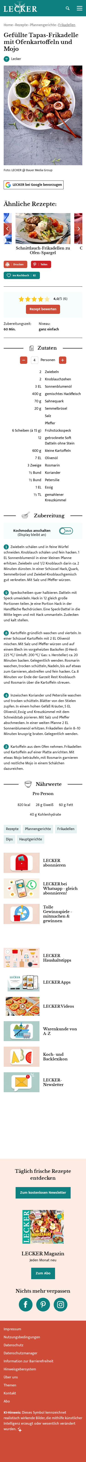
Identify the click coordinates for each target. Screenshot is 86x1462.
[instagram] (60, 1304)
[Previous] (8, 228)
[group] (43, 235)
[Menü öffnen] (79, 8)
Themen (10, 1385)
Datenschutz (13, 1345)
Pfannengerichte (43, 25)
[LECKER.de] (20, 8)
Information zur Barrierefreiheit (28, 1361)
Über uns (11, 1377)
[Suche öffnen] (67, 8)
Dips (9, 839)
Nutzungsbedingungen (22, 1337)
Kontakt (10, 1393)
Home (8, 25)
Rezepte (21, 25)
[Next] (78, 228)
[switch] (66, 530)
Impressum (12, 1329)
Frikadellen (66, 25)
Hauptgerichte (30, 839)
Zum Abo (43, 1273)
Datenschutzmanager (20, 1353)
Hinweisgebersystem (20, 1369)
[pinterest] (43, 1304)
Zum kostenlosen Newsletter (43, 1193)
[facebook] (26, 1304)
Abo (7, 1401)
